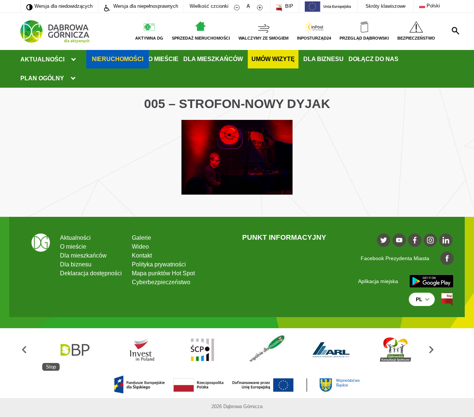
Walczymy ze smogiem (263, 38)
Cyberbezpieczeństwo (161, 282)
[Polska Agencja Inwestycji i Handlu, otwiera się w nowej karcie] (138, 349)
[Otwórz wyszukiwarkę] (455, 30)
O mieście (163, 59)
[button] (31, 349)
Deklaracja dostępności (91, 273)
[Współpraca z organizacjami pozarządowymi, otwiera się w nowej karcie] (267, 349)
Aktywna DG (149, 38)
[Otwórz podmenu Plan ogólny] (73, 78)
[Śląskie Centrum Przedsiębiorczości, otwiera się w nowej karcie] (203, 349)
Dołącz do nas (373, 59)
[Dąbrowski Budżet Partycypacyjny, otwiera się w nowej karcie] (74, 349)
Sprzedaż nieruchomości (201, 38)
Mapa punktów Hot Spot (163, 273)
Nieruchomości (117, 59)
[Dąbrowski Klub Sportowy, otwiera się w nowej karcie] (395, 349)
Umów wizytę (273, 59)
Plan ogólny (42, 78)
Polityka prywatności (159, 264)
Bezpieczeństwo (416, 38)
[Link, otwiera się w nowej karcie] (447, 299)
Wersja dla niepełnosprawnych (145, 6)
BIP (288, 6)
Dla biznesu (323, 59)
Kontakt (142, 255)
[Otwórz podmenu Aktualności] (73, 59)
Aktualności (42, 59)
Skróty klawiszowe (385, 6)
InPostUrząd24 (314, 38)
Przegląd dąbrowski (364, 38)
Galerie (141, 238)
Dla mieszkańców (213, 59)
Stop (51, 367)
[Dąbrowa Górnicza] (54, 31)
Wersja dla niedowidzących (59, 6)
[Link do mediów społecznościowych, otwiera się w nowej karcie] (383, 240)
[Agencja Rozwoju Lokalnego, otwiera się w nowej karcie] (331, 349)
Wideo (140, 246)
